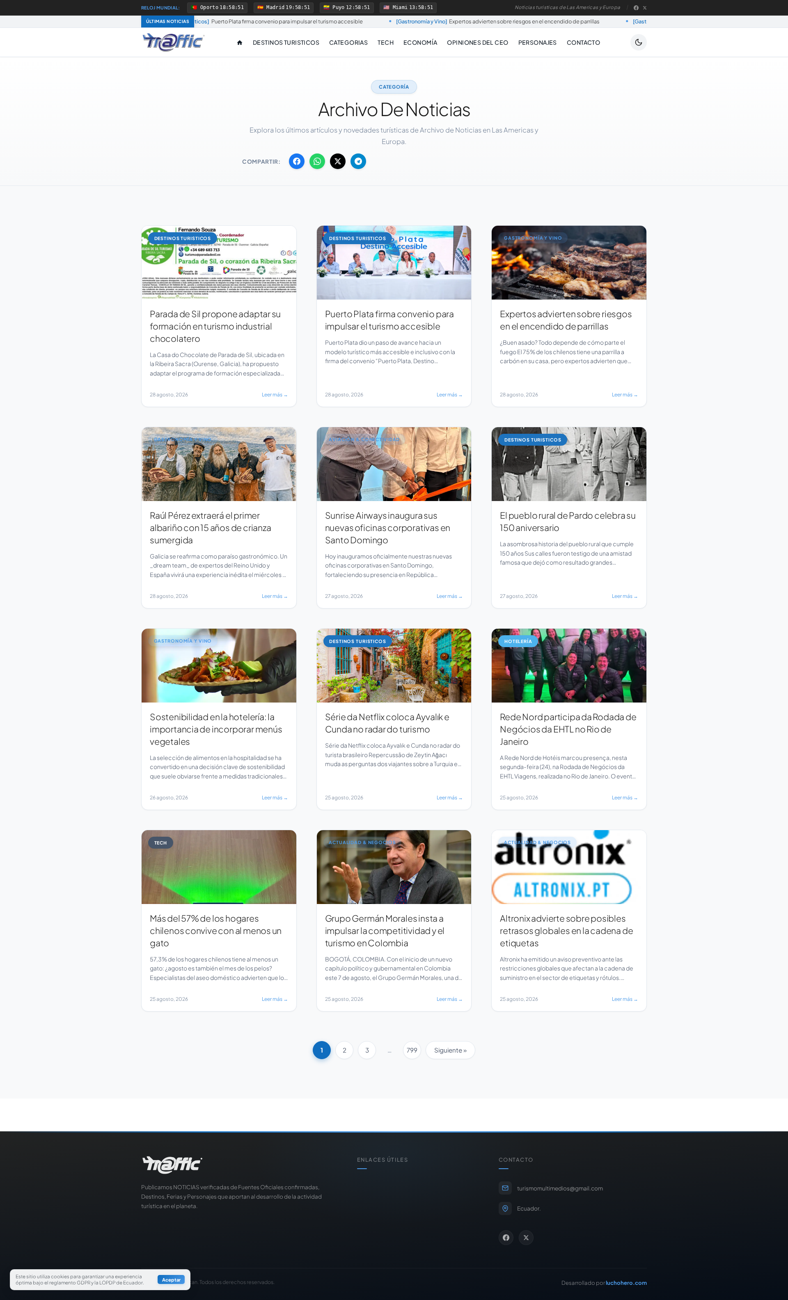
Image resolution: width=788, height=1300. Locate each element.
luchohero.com (626, 1282)
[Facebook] (636, 7)
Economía (420, 42)
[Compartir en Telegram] (358, 161)
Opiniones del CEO (477, 42)
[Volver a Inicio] (173, 42)
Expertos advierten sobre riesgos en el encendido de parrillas (411, 21)
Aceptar (171, 1280)
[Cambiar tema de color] (638, 42)
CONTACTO (583, 42)
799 (412, 1050)
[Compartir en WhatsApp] (317, 161)
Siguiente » (450, 1050)
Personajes (537, 42)
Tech (386, 42)
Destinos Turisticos (286, 42)
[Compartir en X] (338, 161)
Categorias (348, 42)
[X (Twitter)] (645, 8)
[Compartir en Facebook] (297, 161)
